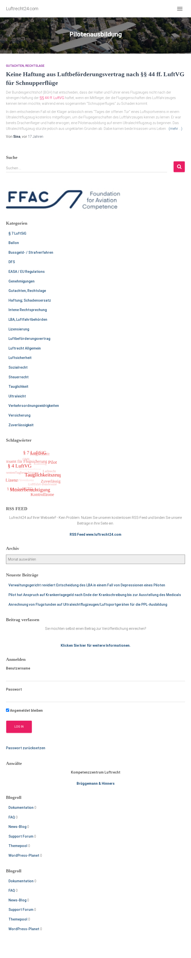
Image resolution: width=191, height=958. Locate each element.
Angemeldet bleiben (26, 710)
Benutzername (18, 668)
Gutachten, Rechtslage (25, 66)
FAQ (11, 817)
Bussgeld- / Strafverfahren (30, 252)
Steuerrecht (18, 377)
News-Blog (17, 827)
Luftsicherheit (20, 358)
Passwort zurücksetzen (25, 748)
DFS (11, 262)
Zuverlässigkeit (21, 425)
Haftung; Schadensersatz (29, 300)
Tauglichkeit (18, 387)
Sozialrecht (18, 367)
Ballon (13, 243)
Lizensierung (18, 329)
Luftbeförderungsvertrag (29, 339)
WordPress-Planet (23, 855)
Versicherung (19, 415)
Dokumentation (21, 808)
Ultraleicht (17, 396)
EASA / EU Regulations (26, 272)
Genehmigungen (21, 281)
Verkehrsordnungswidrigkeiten (33, 406)
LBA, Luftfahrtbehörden (27, 319)
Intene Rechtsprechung (27, 310)
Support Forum (20, 836)
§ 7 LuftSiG (17, 233)
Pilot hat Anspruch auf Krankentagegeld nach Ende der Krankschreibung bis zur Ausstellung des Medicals (94, 595)
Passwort (14, 689)
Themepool (17, 846)
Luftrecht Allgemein (24, 348)
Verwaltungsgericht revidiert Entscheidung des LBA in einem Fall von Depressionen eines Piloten (86, 585)
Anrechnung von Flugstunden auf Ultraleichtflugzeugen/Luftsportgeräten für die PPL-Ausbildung (87, 604)
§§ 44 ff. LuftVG (52, 98)
